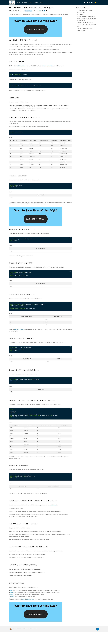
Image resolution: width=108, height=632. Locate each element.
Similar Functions (81, 30)
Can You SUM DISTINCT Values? (85, 22)
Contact (36, 2)
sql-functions (28, 10)
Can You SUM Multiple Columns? (85, 28)
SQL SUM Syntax (81, 12)
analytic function (54, 505)
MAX (11, 592)
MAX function (21, 65)
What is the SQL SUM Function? (85, 10)
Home (18, 2)
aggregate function (47, 65)
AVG (11, 594)
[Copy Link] (46, 11)
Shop (41, 2)
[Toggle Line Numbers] (69, 70)
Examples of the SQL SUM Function (86, 16)
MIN (11, 590)
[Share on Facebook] (42, 11)
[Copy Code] (66, 70)
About (30, 2)
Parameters (80, 14)
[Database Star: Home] (12, 2)
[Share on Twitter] (40, 11)
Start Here (24, 2)
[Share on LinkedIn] (44, 11)
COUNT (12, 596)
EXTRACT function (19, 329)
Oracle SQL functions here (27, 599)
